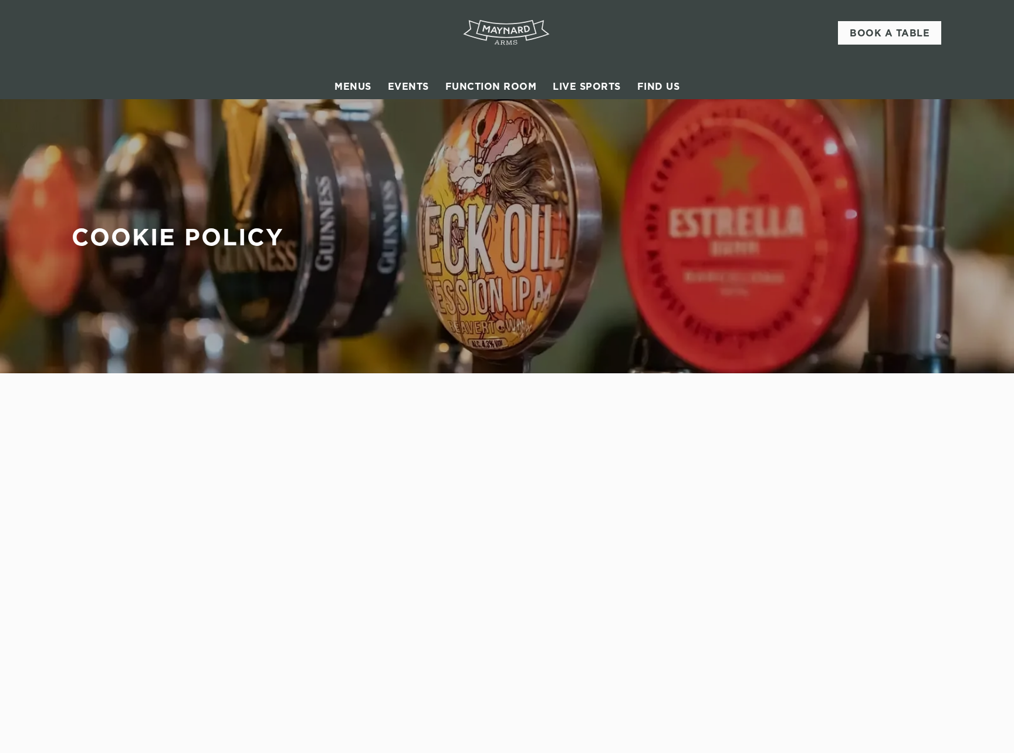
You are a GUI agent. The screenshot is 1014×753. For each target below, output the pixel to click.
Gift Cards (553, 536)
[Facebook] (757, 588)
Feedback (551, 550)
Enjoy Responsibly (791, 522)
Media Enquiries (786, 550)
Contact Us (775, 565)
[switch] (360, 150)
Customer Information (800, 501)
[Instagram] (757, 602)
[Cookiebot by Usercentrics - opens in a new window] (99, 151)
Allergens (552, 579)
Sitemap (107, 722)
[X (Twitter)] (757, 616)
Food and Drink (564, 522)
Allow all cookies (892, 31)
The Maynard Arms (570, 501)
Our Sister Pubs (564, 565)
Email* (85, 434)
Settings (625, 151)
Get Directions (398, 636)
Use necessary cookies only (892, 70)
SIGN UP (130, 480)
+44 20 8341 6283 (401, 519)
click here (340, 113)
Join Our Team (783, 536)
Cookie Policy (119, 694)
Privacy (106, 708)
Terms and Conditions (136, 737)
